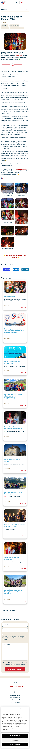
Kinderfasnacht (9, 296)
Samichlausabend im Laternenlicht (11, 558)
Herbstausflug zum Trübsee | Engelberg (14, 493)
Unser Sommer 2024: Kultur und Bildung (13, 362)
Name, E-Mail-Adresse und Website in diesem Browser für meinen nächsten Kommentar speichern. (14, 637)
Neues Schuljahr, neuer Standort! (12, 460)
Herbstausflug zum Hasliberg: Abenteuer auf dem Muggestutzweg (14, 396)
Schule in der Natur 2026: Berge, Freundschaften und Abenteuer (13, 591)
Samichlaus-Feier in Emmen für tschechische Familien (14, 427)
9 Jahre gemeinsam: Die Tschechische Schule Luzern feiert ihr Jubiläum (14, 330)
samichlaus (4, 25)
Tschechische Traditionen (17, 28)
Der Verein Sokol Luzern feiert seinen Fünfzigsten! (14, 525)
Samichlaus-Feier (14, 25)
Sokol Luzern (5, 28)
